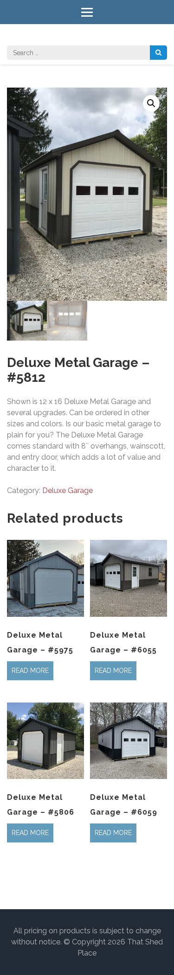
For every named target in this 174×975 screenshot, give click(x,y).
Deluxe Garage (67, 490)
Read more (30, 670)
